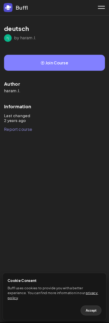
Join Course (56, 62)
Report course (18, 129)
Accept (91, 310)
